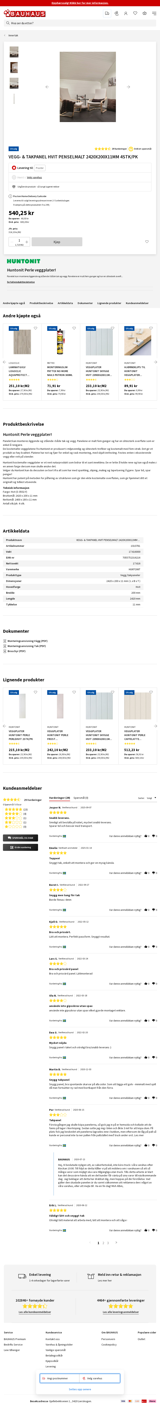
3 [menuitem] (108, 1243)
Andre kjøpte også (14, 303)
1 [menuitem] (99, 1243)
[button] (20, 837)
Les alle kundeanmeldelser (35, 1312)
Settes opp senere (80, 1389)
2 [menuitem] (103, 1243)
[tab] (59, 798)
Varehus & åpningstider (59, 1344)
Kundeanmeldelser (137, 303)
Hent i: (21, 177)
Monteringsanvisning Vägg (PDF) (28, 641)
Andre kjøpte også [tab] (22, 316)
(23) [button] (25, 809)
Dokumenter (85, 303)
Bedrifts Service (13, 1344)
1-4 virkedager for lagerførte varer (49, 1280)
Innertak (13, 35)
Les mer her (105, 1280)
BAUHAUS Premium (15, 1339)
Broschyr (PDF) (17, 651)
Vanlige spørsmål (56, 1350)
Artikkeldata (65, 303)
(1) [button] (24, 817)
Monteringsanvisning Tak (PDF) (27, 646)
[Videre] (128, 87)
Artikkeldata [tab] (16, 531)
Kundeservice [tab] (54, 1332)
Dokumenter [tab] (16, 631)
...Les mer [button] (138, 1135)
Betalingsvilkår (54, 1355)
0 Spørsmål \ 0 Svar (12, 804)
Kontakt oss (53, 1339)
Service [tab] (8, 1332)
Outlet (141, 1339)
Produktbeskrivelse (41, 303)
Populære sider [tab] (147, 1332)
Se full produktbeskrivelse (21, 281)
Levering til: (25, 168)
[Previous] (47, 87)
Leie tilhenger (12, 1350)
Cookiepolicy (109, 1344)
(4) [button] (24, 813)
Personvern (108, 1339)
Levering (51, 1366)
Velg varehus (34, 177)
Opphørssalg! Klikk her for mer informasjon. (80, 3)
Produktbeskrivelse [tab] (23, 424)
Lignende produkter (109, 303)
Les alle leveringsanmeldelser (121, 1312)
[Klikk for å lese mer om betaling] (138, 1401)
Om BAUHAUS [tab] (109, 1332)
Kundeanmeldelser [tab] (22, 788)
